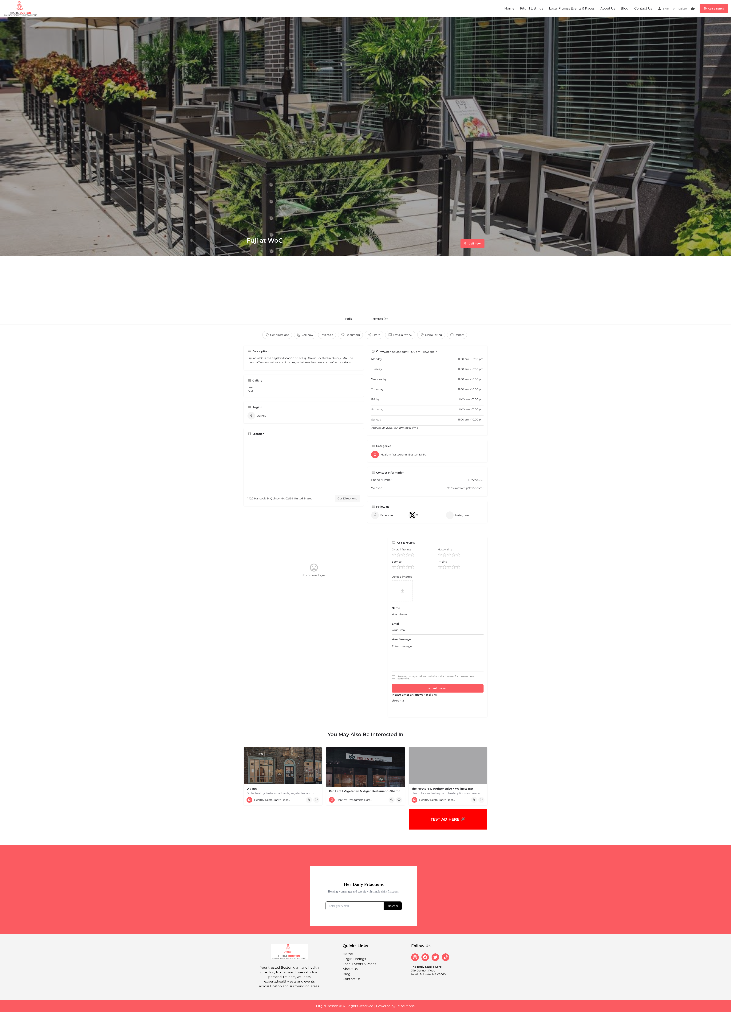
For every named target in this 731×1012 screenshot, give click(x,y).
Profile (347, 318)
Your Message (401, 639)
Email (396, 623)
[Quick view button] (309, 800)
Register (682, 8)
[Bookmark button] (316, 800)
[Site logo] (21, 8)
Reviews (378, 318)
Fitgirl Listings (531, 8)
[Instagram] (415, 957)
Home (509, 8)
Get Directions (347, 498)
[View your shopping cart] (693, 8)
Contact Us (643, 8)
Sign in (667, 8)
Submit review (437, 688)
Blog (625, 8)
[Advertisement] (365, 284)
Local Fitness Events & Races (572, 8)
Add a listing (716, 8)
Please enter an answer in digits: (414, 694)
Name (396, 608)
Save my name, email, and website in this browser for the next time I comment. (436, 677)
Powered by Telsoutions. (395, 1006)
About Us (607, 8)
